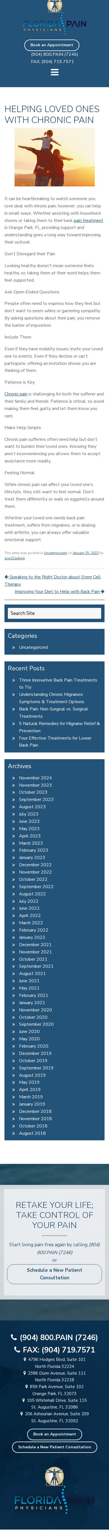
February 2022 (33, 930)
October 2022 (33, 879)
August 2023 (32, 807)
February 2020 (33, 1046)
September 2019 (36, 1068)
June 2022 (29, 908)
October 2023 (33, 792)
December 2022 (35, 865)
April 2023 (30, 836)
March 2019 (31, 1097)
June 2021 (29, 981)
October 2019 (33, 1061)
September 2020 (36, 1024)
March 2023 (31, 843)
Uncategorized (55, 553)
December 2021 (35, 945)
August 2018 (32, 1133)
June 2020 (29, 1032)
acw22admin (14, 558)
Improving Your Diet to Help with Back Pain (58, 592)
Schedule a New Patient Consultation (54, 1274)
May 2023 (29, 829)
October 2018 (33, 1126)
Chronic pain (15, 394)
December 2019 (35, 1053)
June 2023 (29, 821)
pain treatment (88, 220)
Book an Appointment (51, 45)
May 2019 (29, 1082)
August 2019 (32, 1075)
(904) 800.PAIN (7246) (54, 54)
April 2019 (30, 1090)
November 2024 (35, 778)
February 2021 (33, 995)
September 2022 (36, 887)
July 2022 (29, 901)
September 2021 (36, 966)
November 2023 (35, 785)
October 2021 (33, 959)
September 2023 (36, 799)
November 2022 (35, 872)
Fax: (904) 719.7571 (52, 62)
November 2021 (35, 952)
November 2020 (35, 1010)
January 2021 (32, 1003)
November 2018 (35, 1119)
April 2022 (30, 915)
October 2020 (33, 1017)
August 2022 (32, 894)
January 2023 (32, 857)
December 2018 (35, 1111)
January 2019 (32, 1104)
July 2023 (29, 814)
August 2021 (32, 973)
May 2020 (29, 1039)
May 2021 (29, 988)
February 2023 (33, 850)
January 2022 (32, 937)
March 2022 (31, 923)
